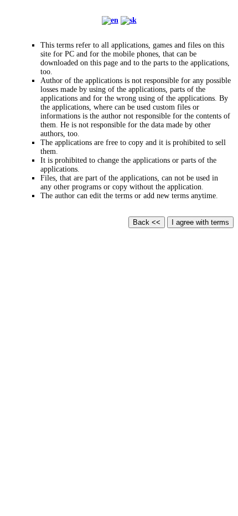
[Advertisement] (119, 348)
